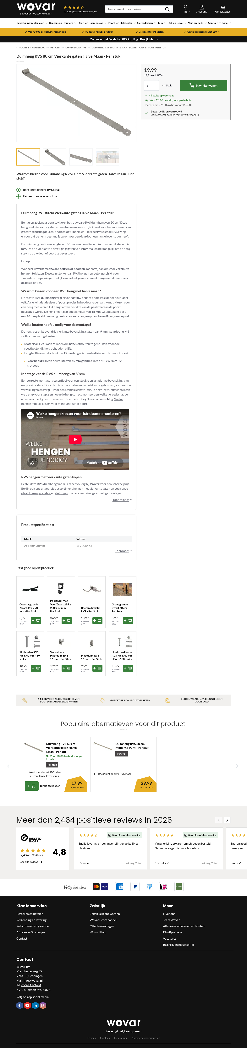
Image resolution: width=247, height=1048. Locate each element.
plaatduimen (29, 493)
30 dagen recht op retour (99, 31)
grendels (45, 493)
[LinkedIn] (36, 1006)
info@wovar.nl (33, 980)
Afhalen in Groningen (30, 932)
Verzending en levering (31, 920)
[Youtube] (28, 1006)
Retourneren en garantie (32, 926)
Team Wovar (171, 920)
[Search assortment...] (167, 9)
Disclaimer (120, 1038)
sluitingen (61, 493)
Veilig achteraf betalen (151, 31)
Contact (21, 938)
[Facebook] (20, 1006)
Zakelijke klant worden (105, 913)
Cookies (105, 1038)
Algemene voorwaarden (146, 1038)
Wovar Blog (97, 932)
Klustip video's (173, 932)
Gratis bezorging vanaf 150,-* (203, 31)
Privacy (91, 1038)
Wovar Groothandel (103, 920)
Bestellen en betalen (29, 913)
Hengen (55, 47)
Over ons (169, 913)
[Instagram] (43, 1006)
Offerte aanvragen (102, 926)
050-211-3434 (31, 985)
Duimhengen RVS (75, 47)
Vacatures (169, 938)
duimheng (98, 222)
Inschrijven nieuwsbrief (178, 944)
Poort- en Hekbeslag (32, 47)
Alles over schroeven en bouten (184, 926)
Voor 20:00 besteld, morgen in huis (47, 31)
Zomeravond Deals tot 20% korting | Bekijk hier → (124, 39)
